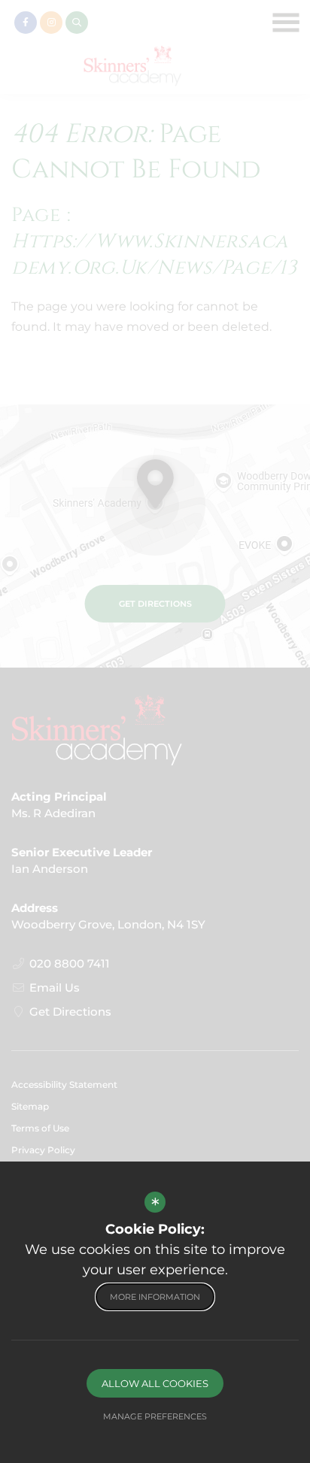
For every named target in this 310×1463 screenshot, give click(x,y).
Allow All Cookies (155, 1383)
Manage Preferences (155, 1416)
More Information (155, 1297)
